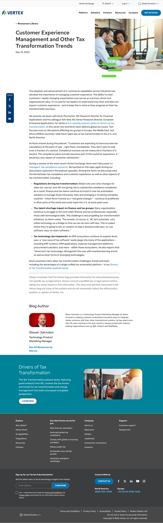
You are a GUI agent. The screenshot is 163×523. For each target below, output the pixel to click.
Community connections (95, 443)
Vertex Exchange (86, 3)
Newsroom (89, 430)
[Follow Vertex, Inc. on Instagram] (144, 481)
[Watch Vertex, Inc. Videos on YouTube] (137, 481)
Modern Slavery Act (138, 511)
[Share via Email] (9, 119)
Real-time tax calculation (61, 428)
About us (89, 425)
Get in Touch (151, 13)
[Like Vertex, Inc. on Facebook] (118, 481)
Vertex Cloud (21, 430)
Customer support (127, 425)
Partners (107, 12)
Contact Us (104, 481)
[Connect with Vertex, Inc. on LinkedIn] (131, 481)
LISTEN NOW (27, 401)
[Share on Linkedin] (9, 112)
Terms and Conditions (53, 493)
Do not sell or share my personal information (127, 515)
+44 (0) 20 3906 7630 (128, 491)
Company (133, 12)
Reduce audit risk (58, 447)
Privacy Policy (24, 495)
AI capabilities (22, 434)
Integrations (21, 438)
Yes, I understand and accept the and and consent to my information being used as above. (42, 495)
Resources (120, 12)
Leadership (89, 438)
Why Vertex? (21, 425)
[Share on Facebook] (9, 99)
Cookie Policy (120, 511)
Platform (83, 12)
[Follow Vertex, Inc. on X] (125, 481)
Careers (88, 434)
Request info (125, 430)
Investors (89, 447)
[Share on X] (9, 106)
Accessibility (105, 511)
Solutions (95, 12)
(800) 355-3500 (103, 491)
